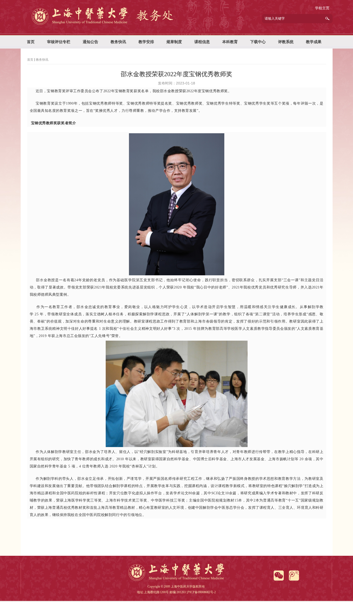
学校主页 (322, 8)
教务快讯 (42, 59)
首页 (30, 59)
